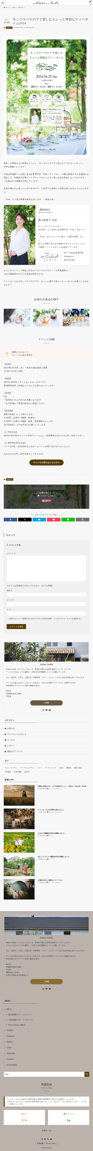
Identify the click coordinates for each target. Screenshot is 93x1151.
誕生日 (27, 772)
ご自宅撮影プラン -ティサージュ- (21, 1020)
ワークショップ (50, 768)
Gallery (10, 1042)
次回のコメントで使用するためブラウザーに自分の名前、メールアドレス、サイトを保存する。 (45, 619)
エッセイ (11, 740)
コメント (11, 553)
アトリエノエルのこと (17, 734)
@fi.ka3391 (69, 260)
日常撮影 (8, 772)
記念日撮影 (18, 772)
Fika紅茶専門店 (76, 253)
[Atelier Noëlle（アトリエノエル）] (46, 2)
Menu (9, 1009)
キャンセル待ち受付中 (22, 355)
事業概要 (40, 1143)
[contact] (49, 710)
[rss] (48, 1139)
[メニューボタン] (2, 2)
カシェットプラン (11, 768)
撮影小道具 (78, 768)
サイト (9, 609)
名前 (9, 590)
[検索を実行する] (86, 1074)
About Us (11, 1053)
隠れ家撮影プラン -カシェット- (20, 1015)
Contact (10, 1059)
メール (10, 600)
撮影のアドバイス (15, 751)
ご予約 (46, 703)
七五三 (61, 768)
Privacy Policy (51, 1143)
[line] (46, 710)
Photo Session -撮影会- (17, 1025)
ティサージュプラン (27, 768)
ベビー (39, 768)
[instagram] (43, 710)
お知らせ (9, 27)
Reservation (12, 1065)
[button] (10, 519)
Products (10, 1036)
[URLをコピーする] (82, 519)
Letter (9, 1048)
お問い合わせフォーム (55, 446)
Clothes (10, 1030)
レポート (11, 746)
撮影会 (68, 768)
